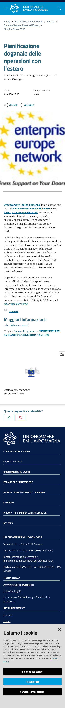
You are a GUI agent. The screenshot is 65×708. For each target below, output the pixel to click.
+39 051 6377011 (17, 550)
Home (7, 21)
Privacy (7, 621)
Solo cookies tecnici (32, 672)
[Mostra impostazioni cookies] (62, 354)
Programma (30, 331)
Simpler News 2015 (14, 29)
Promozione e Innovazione (28, 21)
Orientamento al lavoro (16, 472)
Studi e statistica (12, 461)
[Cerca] (59, 8)
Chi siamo (8, 502)
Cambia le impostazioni (32, 692)
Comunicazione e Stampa (16, 451)
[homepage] (33, 8)
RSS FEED (8, 523)
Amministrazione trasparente (18, 585)
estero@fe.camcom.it (16, 303)
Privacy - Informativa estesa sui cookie (25, 513)
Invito (17, 331)
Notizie (50, 21)
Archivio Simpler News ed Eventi (21, 25)
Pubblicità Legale (12, 591)
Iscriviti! (13, 311)
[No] (21, 417)
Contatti (7, 615)
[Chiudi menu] (53, 6)
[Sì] (9, 417)
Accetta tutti (32, 682)
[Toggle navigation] (5, 8)
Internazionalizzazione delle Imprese (24, 492)
